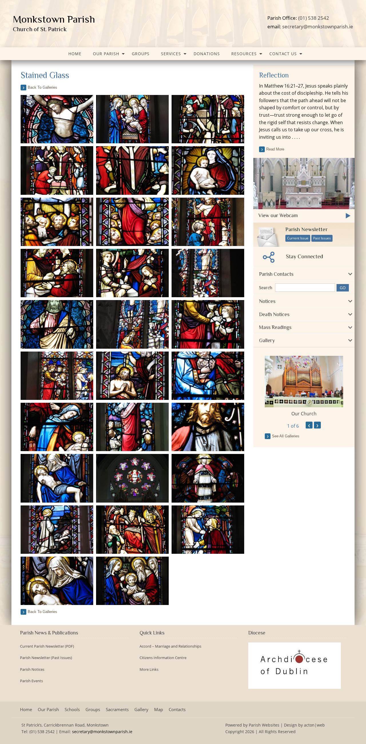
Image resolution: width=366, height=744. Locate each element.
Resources (244, 53)
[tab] (304, 274)
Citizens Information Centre (163, 658)
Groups (141, 53)
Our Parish (106, 53)
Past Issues (322, 238)
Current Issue (298, 238)
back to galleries (42, 87)
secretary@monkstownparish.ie (317, 26)
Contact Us (283, 53)
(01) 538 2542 (313, 17)
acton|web (314, 725)
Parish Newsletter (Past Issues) (46, 658)
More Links (149, 669)
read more (275, 149)
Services (171, 53)
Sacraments (117, 709)
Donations (207, 53)
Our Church (304, 413)
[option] (304, 386)
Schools (72, 709)
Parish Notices (32, 669)
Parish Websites (264, 725)
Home (74, 53)
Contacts (177, 709)
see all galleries (285, 436)
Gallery (141, 709)
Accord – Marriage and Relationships (170, 646)
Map (158, 709)
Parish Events (31, 681)
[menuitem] (75, 53)
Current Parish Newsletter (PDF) (47, 646)
